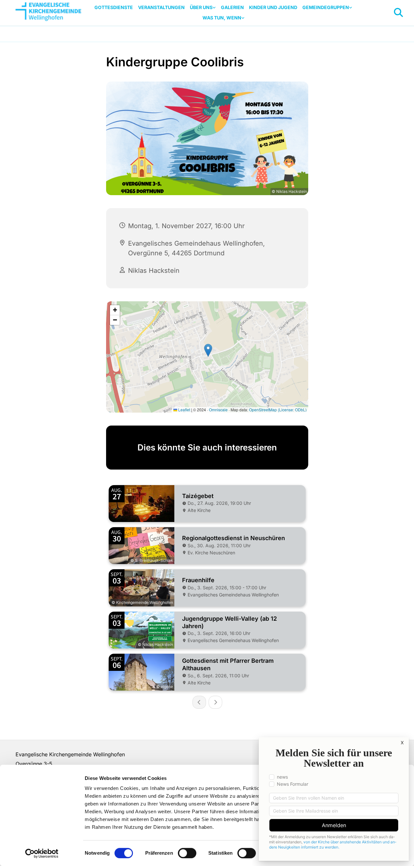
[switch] (187, 853)
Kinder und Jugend (273, 7)
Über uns (201, 7)
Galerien (232, 7)
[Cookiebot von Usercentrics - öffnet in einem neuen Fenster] (42, 853)
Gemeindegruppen (325, 7)
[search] (398, 12)
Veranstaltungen (161, 7)
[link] (202, 7)
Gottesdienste (113, 7)
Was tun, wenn (221, 17)
